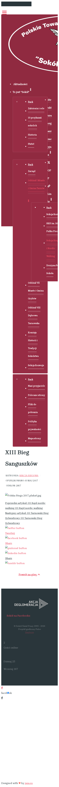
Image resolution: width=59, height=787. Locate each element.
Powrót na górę (28, 574)
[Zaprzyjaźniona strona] (29, 603)
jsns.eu (29, 783)
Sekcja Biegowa (28, 475)
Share (8, 543)
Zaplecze (29, 632)
